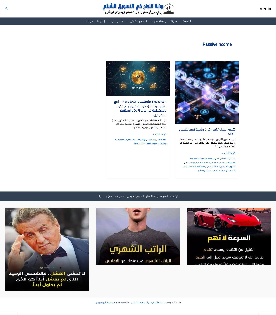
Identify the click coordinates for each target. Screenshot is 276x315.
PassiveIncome (228, 163)
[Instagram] (261, 9)
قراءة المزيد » (228, 153)
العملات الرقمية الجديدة (194, 166)
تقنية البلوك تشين (205, 170)
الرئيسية (187, 21)
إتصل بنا (101, 21)
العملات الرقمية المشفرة (224, 170)
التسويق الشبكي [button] (138, 21)
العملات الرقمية (213, 166)
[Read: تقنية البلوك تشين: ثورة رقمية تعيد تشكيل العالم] (207, 92)
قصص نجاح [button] (117, 21)
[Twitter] (265, 9)
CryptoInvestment (207, 159)
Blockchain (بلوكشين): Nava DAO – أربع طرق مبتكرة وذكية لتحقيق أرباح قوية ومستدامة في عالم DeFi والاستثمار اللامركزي (140, 108)
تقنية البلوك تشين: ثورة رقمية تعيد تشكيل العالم (207, 131)
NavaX (136, 144)
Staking (163, 144)
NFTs (233, 159)
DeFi (218, 159)
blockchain (194, 159)
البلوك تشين (190, 163)
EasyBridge (141, 140)
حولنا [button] (90, 21)
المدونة (174, 21)
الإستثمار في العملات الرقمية (208, 163)
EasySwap (151, 140)
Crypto (128, 140)
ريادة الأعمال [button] (160, 21)
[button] (6, 8)
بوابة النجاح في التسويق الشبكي (147, 302)
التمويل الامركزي (228, 166)
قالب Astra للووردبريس (106, 302)
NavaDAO (225, 159)
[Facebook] (269, 9)
